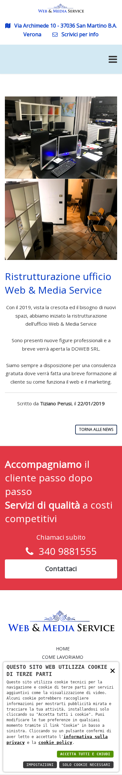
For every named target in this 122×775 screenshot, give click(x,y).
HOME (63, 649)
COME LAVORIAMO (62, 657)
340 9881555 (65, 551)
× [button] (112, 670)
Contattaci (61, 568)
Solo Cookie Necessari (86, 765)
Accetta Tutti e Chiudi (85, 754)
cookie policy (55, 742)
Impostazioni (40, 765)
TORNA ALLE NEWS (96, 429)
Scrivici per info (79, 34)
